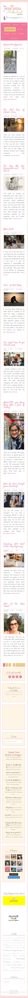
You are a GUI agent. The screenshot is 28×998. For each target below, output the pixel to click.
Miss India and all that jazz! (12, 755)
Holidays (6, 950)
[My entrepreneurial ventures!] (14, 900)
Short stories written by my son (14, 798)
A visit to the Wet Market (12, 780)
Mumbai (22, 955)
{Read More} (12, 99)
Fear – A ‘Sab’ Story (13, 285)
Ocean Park (8, 815)
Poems (18, 962)
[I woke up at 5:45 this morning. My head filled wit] (13, 863)
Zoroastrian (20, 970)
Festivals (8, 947)
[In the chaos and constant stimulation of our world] (13, 869)
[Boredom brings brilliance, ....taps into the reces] (19, 863)
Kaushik (16, 993)
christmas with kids (21, 942)
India (24, 950)
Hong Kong (16, 950)
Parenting (6, 962)
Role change (12, 965)
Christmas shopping (13, 942)
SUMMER (5, 970)
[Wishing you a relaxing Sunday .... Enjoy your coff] (19, 869)
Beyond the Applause (13, 44)
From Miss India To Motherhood (14, 9)
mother (18, 953)
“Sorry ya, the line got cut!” (12, 833)
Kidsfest (4, 953)
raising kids (23, 962)
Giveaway (13, 947)
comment (22, 48)
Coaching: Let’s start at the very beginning (14, 545)
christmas (23, 940)
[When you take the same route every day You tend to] (7, 863)
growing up (18, 947)
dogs (10, 945)
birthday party (9, 940)
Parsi (12, 962)
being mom (13, 938)
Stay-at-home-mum (18, 968)
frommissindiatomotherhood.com (10, 992)
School (20, 965)
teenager (16, 970)
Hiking (23, 947)
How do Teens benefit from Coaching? (14, 485)
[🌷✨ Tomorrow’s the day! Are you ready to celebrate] (7, 857)
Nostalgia (20, 959)
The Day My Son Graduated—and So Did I (14, 168)
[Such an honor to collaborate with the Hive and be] (19, 857)
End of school (13, 945)
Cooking (5, 945)
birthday (19, 938)
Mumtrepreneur (6, 959)
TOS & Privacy (22, 992)
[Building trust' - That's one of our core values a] (13, 857)
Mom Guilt (8, 229)
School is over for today (12, 773)
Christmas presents (6, 942)
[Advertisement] (16, 716)
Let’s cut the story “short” (14, 605)
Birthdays (17, 940)
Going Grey (9, 808)
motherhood (6, 955)
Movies (15, 955)
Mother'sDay (23, 953)
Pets (14, 962)
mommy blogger (11, 953)
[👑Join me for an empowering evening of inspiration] (7, 869)
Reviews (4, 965)
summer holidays (12, 970)
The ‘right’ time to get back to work (14, 344)
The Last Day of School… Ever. (14, 111)
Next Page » (20, 665)
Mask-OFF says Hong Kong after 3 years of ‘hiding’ (14, 405)
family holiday (19, 945)
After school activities (7, 938)
